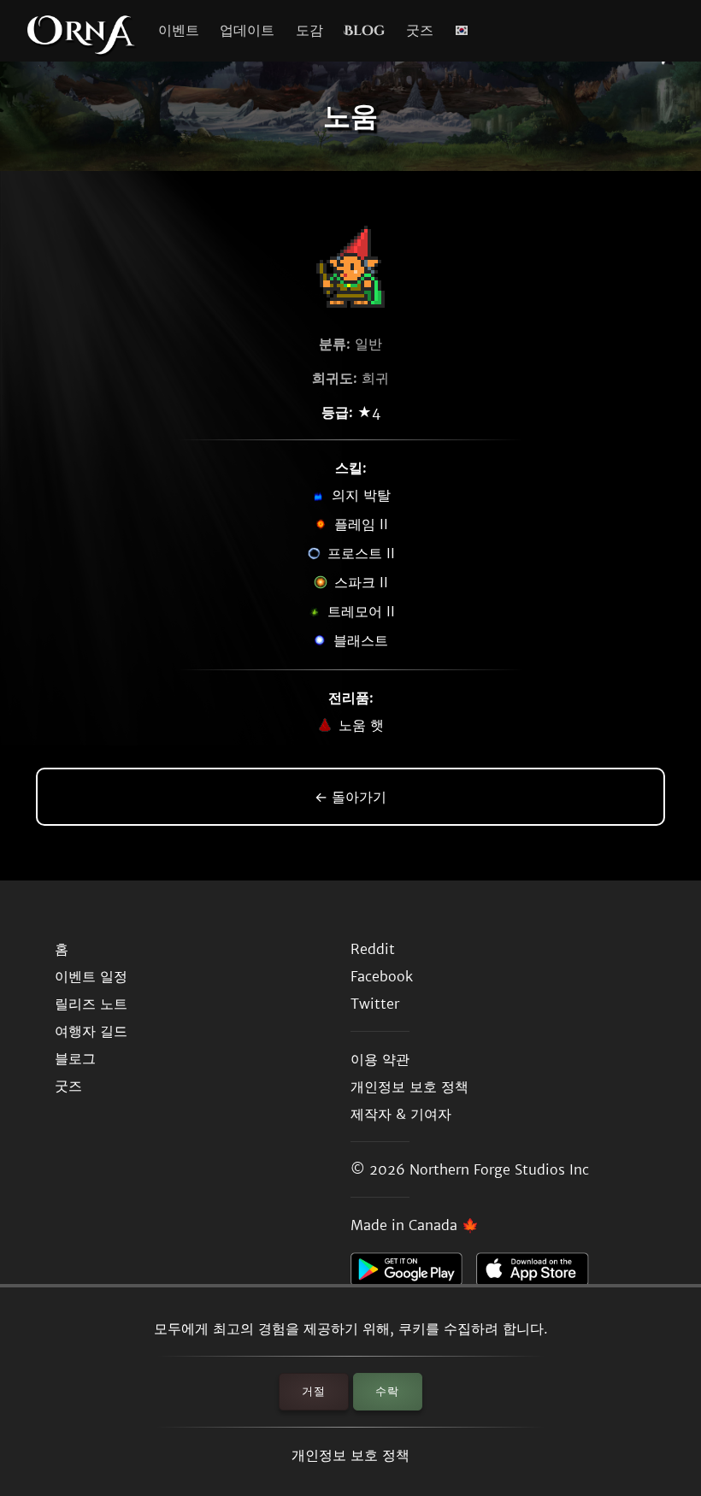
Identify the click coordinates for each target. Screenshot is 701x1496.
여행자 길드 (91, 1031)
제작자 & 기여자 (400, 1113)
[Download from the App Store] (539, 1273)
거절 (314, 1391)
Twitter (374, 1003)
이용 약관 (379, 1059)
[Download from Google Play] (413, 1273)
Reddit (372, 948)
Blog (364, 30)
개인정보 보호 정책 (350, 1455)
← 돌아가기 (350, 796)
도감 (309, 30)
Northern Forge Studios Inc (499, 1169)
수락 (387, 1391)
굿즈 (419, 30)
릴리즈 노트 (91, 1003)
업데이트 (247, 30)
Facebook (381, 976)
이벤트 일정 (91, 976)
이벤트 (178, 30)
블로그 (75, 1058)
